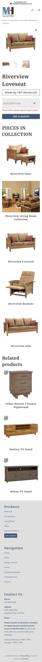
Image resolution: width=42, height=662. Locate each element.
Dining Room (9, 516)
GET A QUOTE (21, 116)
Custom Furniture (11, 531)
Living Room (13, 20)
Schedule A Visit (11, 577)
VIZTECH (25, 659)
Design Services (10, 562)
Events (7, 567)
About (6, 558)
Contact (7, 582)
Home (4, 20)
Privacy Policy (25, 656)
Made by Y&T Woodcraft (21, 92)
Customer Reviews (12, 572)
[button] (36, 30)
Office (6, 526)
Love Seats (24, 20)
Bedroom (8, 511)
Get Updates (10, 535)
